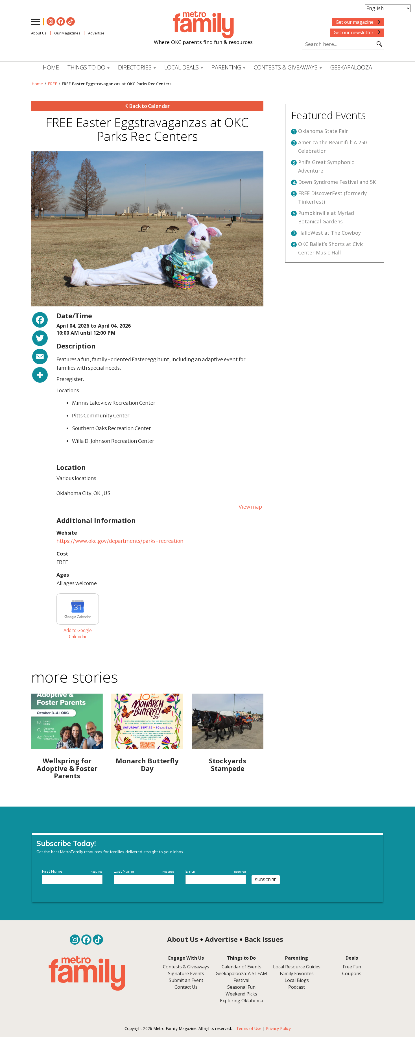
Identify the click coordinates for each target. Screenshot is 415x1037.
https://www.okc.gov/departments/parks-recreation (120, 541)
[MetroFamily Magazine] (203, 25)
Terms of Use (248, 1028)
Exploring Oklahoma (241, 1000)
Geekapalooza (351, 67)
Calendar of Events (241, 967)
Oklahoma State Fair (323, 131)
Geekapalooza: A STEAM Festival (241, 976)
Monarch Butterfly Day (147, 764)
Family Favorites (297, 973)
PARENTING (227, 67)
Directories (135, 67)
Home (51, 67)
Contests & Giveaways (286, 67)
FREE (52, 83)
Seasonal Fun (241, 987)
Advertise (96, 33)
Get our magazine (355, 22)
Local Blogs (297, 980)
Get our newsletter (354, 32)
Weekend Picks (241, 994)
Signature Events (186, 973)
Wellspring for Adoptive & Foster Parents (67, 768)
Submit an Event (186, 980)
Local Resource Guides (296, 967)
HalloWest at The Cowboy (329, 232)
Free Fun (352, 967)
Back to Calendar (149, 106)
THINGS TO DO (87, 67)
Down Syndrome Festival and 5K (337, 181)
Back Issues (263, 939)
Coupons (351, 973)
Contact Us (186, 987)
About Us (39, 33)
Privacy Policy (278, 1028)
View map (250, 507)
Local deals (182, 67)
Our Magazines (67, 33)
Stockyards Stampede (227, 764)
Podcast (296, 987)
